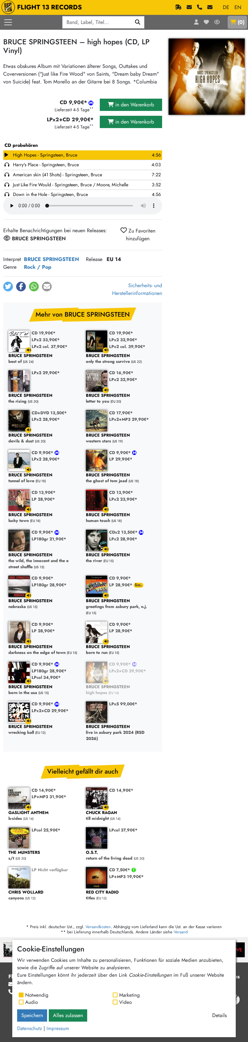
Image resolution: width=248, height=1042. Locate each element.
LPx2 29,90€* (46, 373)
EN (237, 7)
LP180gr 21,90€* (49, 539)
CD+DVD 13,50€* (49, 413)
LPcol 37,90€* (123, 830)
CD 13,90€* (44, 492)
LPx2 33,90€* (46, 340)
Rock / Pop (37, 267)
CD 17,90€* (121, 413)
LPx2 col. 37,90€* (49, 346)
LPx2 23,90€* (123, 499)
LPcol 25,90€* (46, 830)
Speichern (32, 1015)
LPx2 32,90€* (123, 340)
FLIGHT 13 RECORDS (49, 7)
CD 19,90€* (44, 333)
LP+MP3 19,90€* (126, 877)
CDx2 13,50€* (124, 532)
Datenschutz (29, 1028)
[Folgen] (217, 22)
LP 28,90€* (43, 499)
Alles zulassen (68, 1015)
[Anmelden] (196, 22)
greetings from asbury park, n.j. (116, 604)
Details (219, 1015)
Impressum (57, 1028)
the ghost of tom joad (108, 478)
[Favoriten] (206, 22)
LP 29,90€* (120, 459)
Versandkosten (98, 927)
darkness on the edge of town (37, 650)
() (241, 22)
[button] (8, 286)
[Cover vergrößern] (207, 76)
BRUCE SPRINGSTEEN (51, 259)
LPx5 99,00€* (123, 704)
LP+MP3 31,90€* (49, 797)
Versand (181, 932)
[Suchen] (137, 22)
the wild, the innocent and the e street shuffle (38, 561)
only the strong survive (108, 358)
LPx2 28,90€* (46, 419)
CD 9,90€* (43, 453)
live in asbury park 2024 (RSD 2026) (115, 733)
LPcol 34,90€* (46, 677)
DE (226, 7)
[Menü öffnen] (8, 22)
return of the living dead (109, 855)
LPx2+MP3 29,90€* (129, 419)
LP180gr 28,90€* (49, 585)
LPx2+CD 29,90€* (127, 671)
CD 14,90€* (44, 790)
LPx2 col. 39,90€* (127, 346)
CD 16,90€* (121, 373)
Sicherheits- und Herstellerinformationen (137, 289)
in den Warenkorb (134, 104)
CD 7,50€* (120, 870)
